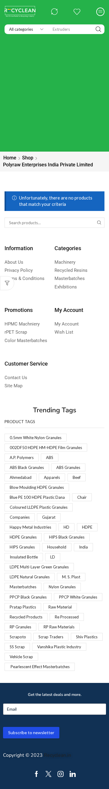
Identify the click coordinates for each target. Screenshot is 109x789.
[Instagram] (61, 774)
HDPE (87, 527)
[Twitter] (48, 774)
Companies (20, 517)
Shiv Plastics (86, 636)
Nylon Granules (62, 586)
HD (66, 527)
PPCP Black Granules (28, 597)
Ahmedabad (20, 477)
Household (56, 547)
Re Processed (67, 617)
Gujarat (48, 517)
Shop (27, 158)
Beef (77, 477)
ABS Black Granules (27, 467)
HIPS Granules (22, 547)
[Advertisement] (54, 94)
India (83, 547)
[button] (54, 11)
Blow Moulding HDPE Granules (37, 487)
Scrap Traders (50, 636)
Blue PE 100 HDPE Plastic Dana (37, 497)
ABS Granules (68, 467)
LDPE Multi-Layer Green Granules (39, 566)
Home (9, 158)
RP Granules (20, 626)
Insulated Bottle (24, 557)
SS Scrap (17, 646)
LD (52, 557)
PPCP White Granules (78, 597)
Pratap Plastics (23, 607)
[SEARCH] (99, 223)
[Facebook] (36, 774)
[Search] (98, 29)
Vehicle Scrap (21, 656)
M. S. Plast (71, 576)
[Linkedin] (73, 774)
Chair (82, 497)
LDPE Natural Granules (30, 576)
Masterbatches (23, 586)
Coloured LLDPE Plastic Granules (39, 507)
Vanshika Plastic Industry (59, 646)
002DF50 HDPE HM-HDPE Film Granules (46, 447)
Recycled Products (26, 617)
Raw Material (60, 607)
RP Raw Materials (59, 626)
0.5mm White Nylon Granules (35, 437)
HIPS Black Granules (66, 537)
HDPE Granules (23, 537)
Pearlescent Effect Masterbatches (40, 666)
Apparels (52, 477)
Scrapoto (18, 636)
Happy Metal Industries (30, 527)
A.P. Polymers (22, 457)
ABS (49, 457)
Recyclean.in (57, 755)
